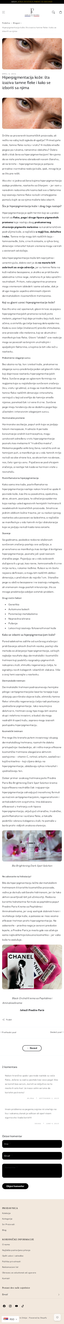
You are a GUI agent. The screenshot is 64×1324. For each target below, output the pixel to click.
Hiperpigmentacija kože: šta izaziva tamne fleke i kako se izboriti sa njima (29, 29)
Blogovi (16, 23)
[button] (3, 12)
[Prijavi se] (59, 1294)
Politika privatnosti (11, 1261)
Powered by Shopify (38, 1318)
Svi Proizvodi (8, 1224)
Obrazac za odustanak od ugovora (19, 1272)
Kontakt (6, 1278)
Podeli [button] (9, 1019)
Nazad (33, 1048)
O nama (6, 1244)
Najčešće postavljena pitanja (16, 1250)
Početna (6, 23)
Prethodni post (9, 1032)
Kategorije (7, 1218)
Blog (4, 1230)
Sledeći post (56, 1032)
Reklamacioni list (10, 1267)
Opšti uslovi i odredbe (12, 1255)
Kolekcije (6, 1213)
